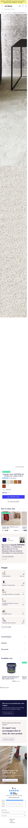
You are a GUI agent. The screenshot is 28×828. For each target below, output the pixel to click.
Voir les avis (13, 478)
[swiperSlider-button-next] (24, 508)
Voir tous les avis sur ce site (14, 797)
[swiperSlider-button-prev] (20, 508)
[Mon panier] (26, 6)
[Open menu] (2, 6)
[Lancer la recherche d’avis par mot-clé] (24, 815)
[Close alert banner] (26, 2)
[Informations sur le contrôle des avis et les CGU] (21, 795)
